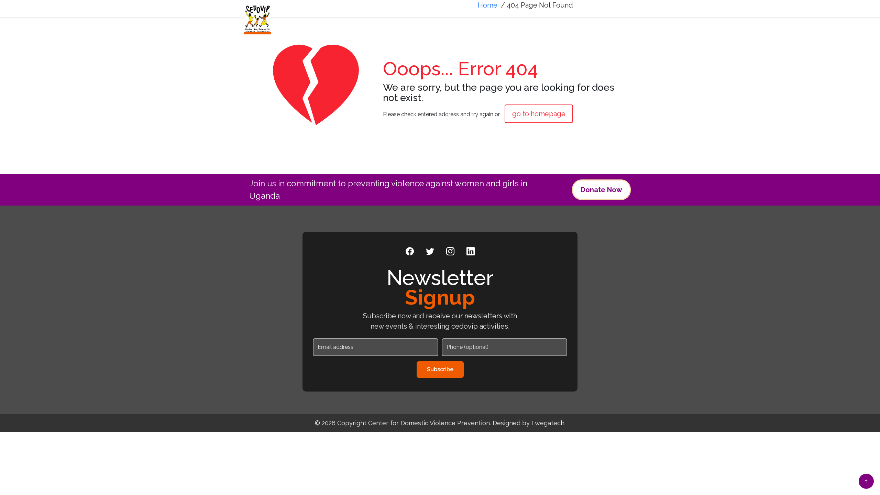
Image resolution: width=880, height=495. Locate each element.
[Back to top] (866, 481)
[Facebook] (410, 251)
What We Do (464, 23)
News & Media (520, 23)
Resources (575, 23)
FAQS (617, 23)
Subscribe (440, 369)
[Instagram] (450, 251)
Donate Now (601, 190)
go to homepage (538, 114)
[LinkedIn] (470, 251)
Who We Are (410, 23)
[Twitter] (430, 251)
